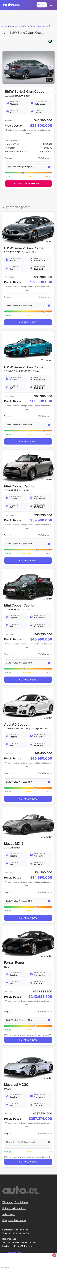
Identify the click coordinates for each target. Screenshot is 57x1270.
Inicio (4, 26)
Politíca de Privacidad (14, 1208)
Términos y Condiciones (15, 1202)
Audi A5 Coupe (15, 724)
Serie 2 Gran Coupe (39, 26)
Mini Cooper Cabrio (19, 486)
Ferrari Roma (14, 962)
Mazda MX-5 (14, 843)
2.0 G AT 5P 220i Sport (17, 95)
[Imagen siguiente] (50, 67)
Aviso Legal (8, 1214)
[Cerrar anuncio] (54, 1255)
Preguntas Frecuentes (14, 1220)
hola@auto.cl (22, 1229)
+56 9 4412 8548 (21, 1233)
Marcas (13, 26)
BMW (23, 26)
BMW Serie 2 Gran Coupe (23, 248)
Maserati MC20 (16, 1084)
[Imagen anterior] (6, 67)
